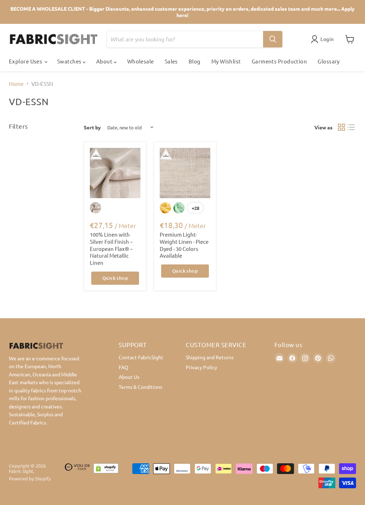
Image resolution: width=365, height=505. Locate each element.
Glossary (329, 61)
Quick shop (115, 278)
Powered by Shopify (30, 478)
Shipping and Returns (209, 357)
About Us (129, 376)
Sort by (92, 127)
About (105, 61)
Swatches (70, 61)
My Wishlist (226, 61)
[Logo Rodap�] (77, 475)
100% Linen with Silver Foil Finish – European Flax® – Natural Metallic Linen (111, 248)
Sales (171, 61)
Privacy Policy (201, 367)
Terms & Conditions (140, 386)
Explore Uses (26, 61)
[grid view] (341, 128)
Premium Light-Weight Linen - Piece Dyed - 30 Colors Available (184, 245)
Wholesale (140, 61)
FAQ (123, 367)
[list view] (351, 128)
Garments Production (279, 61)
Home (16, 84)
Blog (195, 61)
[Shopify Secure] (105, 475)
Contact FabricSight (141, 357)
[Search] (272, 39)
